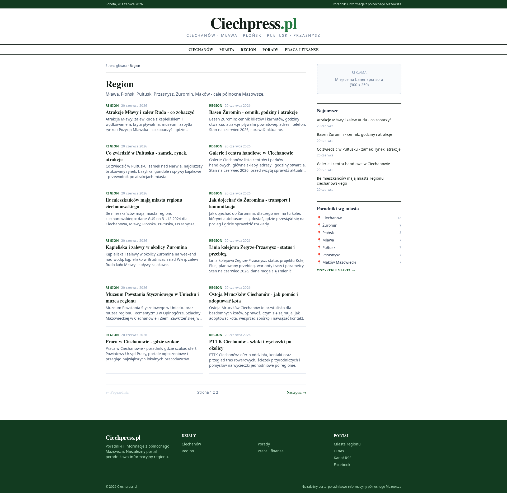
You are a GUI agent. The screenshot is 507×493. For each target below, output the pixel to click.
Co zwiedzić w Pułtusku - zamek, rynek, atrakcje (146, 156)
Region (248, 49)
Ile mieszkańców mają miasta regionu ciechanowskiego (144, 203)
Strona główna (116, 66)
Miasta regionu (347, 444)
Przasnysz (328, 254)
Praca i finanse (301, 49)
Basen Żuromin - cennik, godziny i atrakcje (253, 112)
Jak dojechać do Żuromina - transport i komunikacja (249, 203)
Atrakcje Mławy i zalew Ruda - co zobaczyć (150, 112)
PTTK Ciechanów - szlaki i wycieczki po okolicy (250, 344)
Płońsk (325, 232)
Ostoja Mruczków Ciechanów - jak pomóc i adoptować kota (253, 297)
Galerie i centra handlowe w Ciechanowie (251, 152)
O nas (339, 450)
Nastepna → (296, 392)
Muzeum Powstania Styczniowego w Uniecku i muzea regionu (152, 297)
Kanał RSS (342, 457)
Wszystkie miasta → (336, 270)
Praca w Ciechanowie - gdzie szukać (142, 341)
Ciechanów (201, 49)
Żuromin (327, 225)
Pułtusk (326, 247)
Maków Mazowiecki (336, 262)
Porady (270, 49)
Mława (325, 240)
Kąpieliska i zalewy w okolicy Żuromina (146, 247)
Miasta (226, 49)
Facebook (342, 464)
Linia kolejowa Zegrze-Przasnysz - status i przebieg (252, 250)
